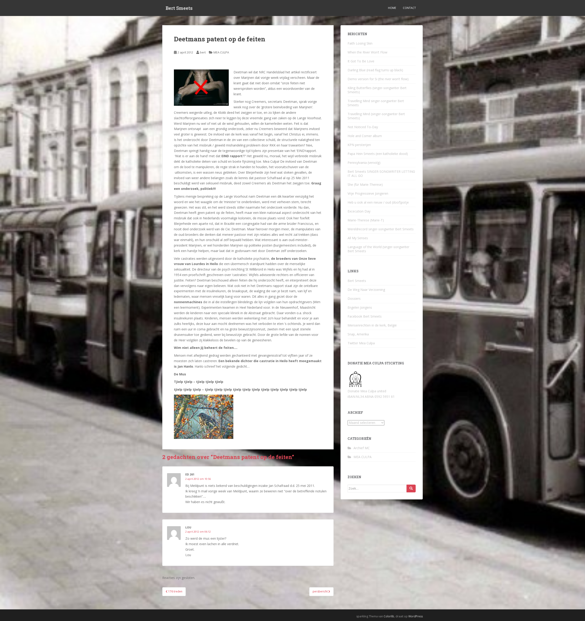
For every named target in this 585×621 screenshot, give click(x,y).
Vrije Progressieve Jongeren (368, 193)
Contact (409, 8)
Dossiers (354, 298)
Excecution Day (359, 211)
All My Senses (358, 238)
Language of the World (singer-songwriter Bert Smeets (378, 249)
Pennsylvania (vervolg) (364, 162)
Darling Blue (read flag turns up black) (375, 70)
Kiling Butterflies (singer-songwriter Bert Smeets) (377, 90)
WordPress (415, 616)
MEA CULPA (221, 52)
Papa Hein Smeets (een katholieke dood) (378, 153)
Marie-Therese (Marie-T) (366, 220)
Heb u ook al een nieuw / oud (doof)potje (378, 202)
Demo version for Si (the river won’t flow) (378, 79)
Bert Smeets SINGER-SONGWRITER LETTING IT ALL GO (381, 173)
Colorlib (389, 616)
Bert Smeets (179, 8)
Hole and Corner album (365, 136)
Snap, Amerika (358, 334)
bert (203, 52)
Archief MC (362, 448)
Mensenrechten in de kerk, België (372, 325)
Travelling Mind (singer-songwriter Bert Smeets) (376, 116)
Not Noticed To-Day (363, 127)
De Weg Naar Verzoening (366, 289)
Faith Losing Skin (360, 43)
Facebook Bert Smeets (365, 316)
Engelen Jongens (360, 307)
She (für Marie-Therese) (365, 184)
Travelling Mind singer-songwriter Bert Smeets (376, 103)
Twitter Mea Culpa (361, 343)
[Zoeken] (411, 488)
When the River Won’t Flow (367, 52)
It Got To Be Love (361, 61)
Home (392, 8)
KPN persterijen (359, 145)
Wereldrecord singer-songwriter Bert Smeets (381, 229)
